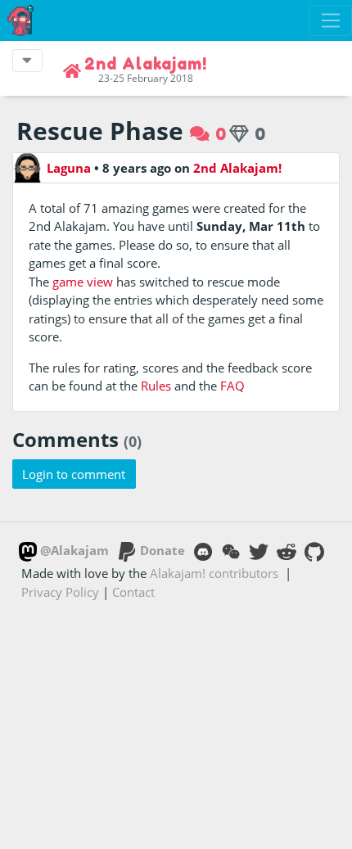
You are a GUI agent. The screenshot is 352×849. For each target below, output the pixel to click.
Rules (156, 385)
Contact (133, 592)
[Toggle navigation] (330, 20)
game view (82, 281)
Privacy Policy (60, 592)
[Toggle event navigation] (27, 60)
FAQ (232, 385)
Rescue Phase (99, 130)
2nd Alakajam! (237, 168)
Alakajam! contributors (214, 573)
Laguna (69, 168)
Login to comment (73, 474)
